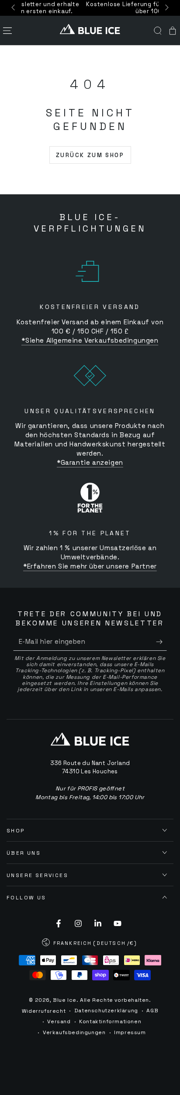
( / (90, 944)
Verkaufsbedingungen (74, 1032)
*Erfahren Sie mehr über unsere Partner (90, 566)
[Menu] (7, 30)
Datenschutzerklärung (106, 1010)
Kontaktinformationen (110, 1021)
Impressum (129, 1032)
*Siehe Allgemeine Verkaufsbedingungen (89, 340)
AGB (152, 1010)
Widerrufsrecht (44, 1010)
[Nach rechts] (166, 8)
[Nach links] (14, 8)
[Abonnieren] (161, 642)
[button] (157, 30)
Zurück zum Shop (90, 155)
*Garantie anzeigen (90, 462)
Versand (58, 1021)
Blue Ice (64, 1000)
